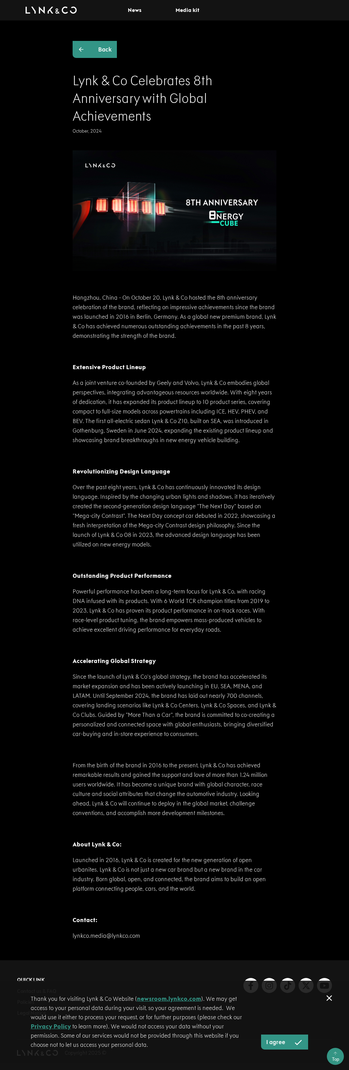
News (134, 10)
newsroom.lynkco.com (169, 999)
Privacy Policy (51, 1026)
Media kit (187, 10)
